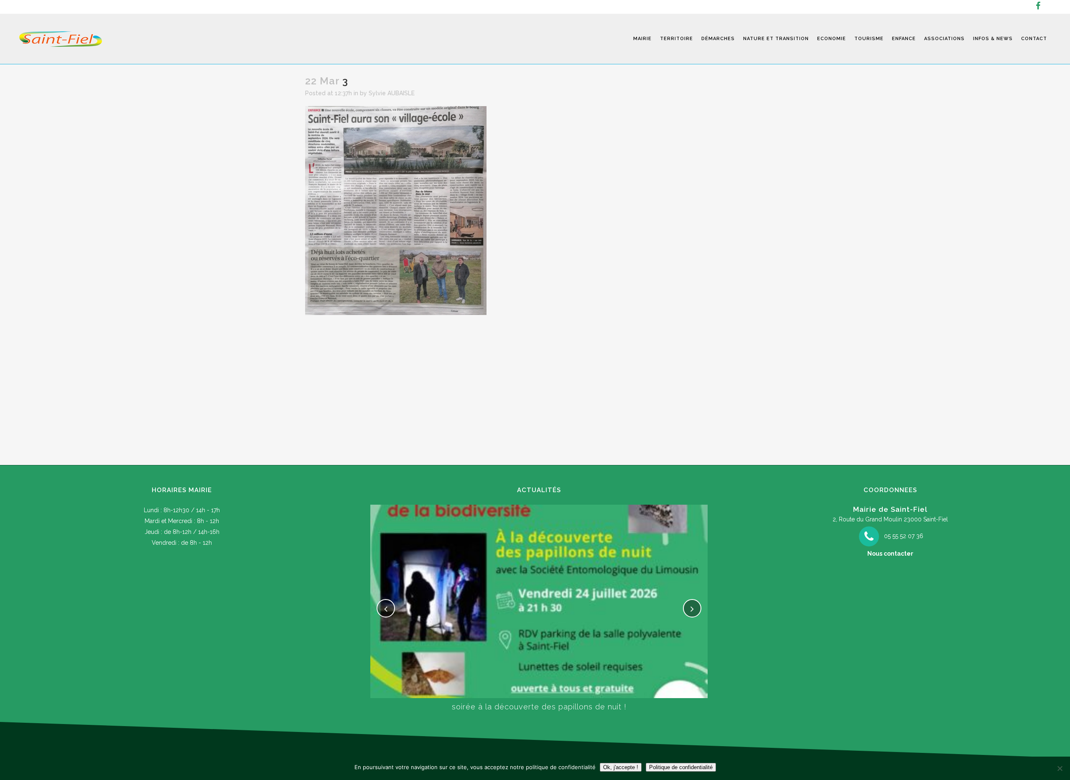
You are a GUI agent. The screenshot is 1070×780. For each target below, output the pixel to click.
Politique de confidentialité (681, 767)
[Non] (1059, 768)
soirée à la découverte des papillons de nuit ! (539, 706)
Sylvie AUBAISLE (392, 93)
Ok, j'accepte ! (620, 767)
